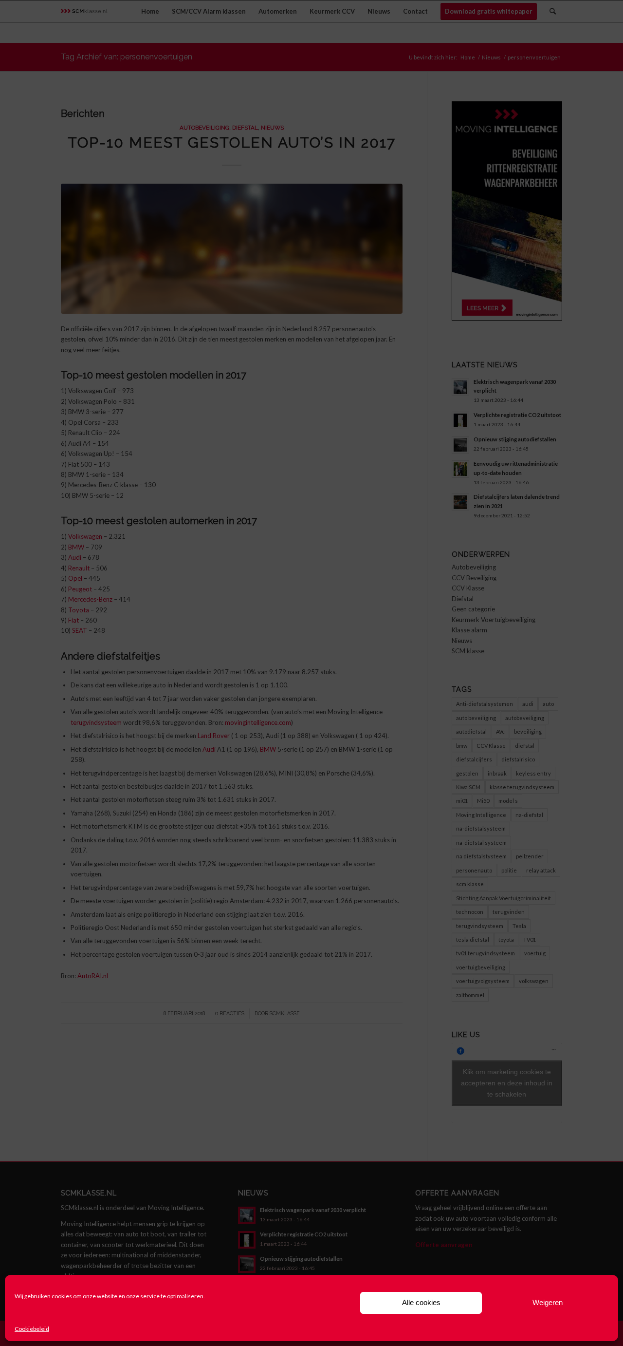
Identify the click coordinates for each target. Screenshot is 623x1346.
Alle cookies (421, 1302)
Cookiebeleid (32, 1328)
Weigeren (547, 1302)
